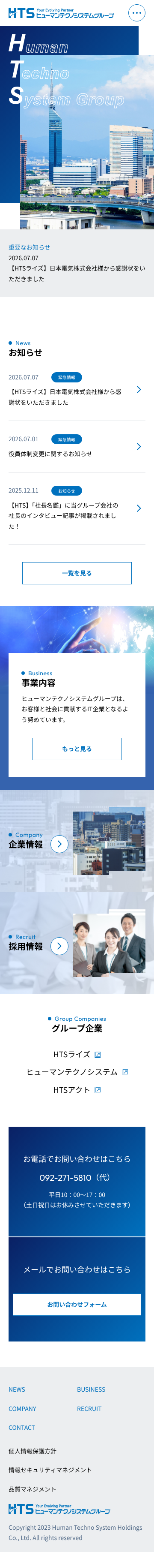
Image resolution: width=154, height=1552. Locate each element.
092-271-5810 (65, 1178)
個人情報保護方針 (32, 1451)
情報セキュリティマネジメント (50, 1470)
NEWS (17, 1389)
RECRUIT (89, 1409)
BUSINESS (91, 1389)
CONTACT (22, 1427)
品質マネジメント (32, 1489)
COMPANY (22, 1409)
